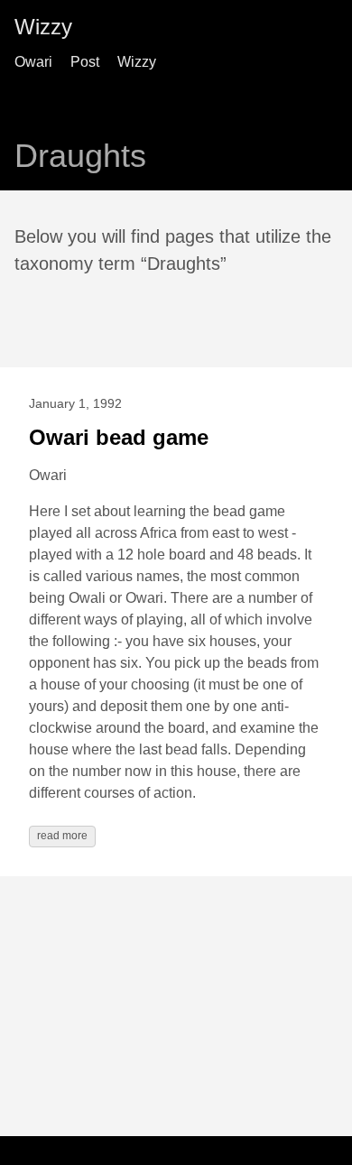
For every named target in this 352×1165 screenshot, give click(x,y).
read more (62, 835)
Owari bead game (118, 437)
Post (84, 61)
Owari (33, 61)
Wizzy (43, 26)
